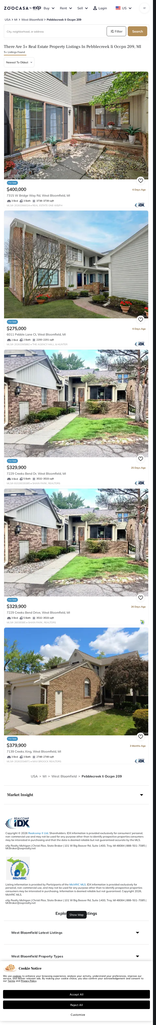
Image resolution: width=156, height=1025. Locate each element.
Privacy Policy (28, 981)
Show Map (76, 915)
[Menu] (144, 8)
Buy (47, 8)
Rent (63, 8)
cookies (17, 976)
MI (44, 776)
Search (137, 31)
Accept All (76, 994)
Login (103, 8)
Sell (80, 8)
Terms (11, 981)
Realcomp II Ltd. (38, 833)
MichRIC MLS (77, 884)
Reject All (76, 1005)
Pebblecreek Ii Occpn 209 (102, 776)
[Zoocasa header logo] (22, 8)
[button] (76, 795)
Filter (118, 31)
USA (34, 776)
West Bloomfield (64, 776)
